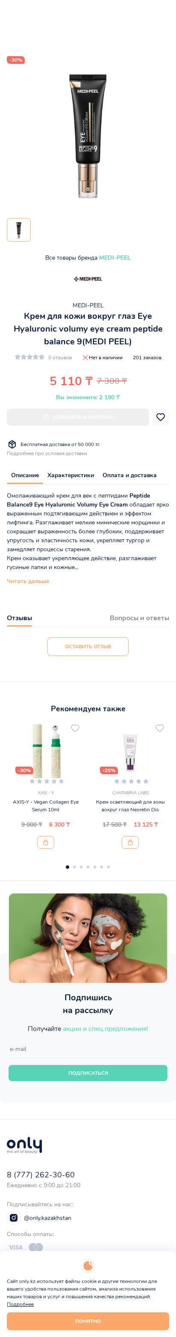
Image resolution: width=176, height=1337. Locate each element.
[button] (67, 867)
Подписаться (88, 1073)
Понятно (88, 1321)
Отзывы (19, 618)
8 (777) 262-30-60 (41, 1175)
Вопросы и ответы (139, 618)
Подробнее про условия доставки (47, 453)
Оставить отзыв (88, 646)
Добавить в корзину (83, 417)
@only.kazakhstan (47, 1218)
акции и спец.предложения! (105, 1029)
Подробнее (20, 1304)
